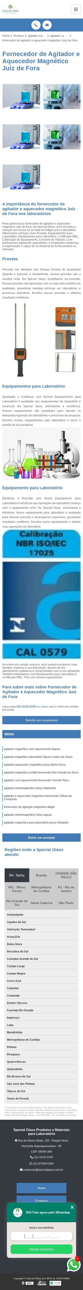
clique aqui (47, 706)
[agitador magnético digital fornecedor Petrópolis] (21, 137)
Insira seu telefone (42, 1227)
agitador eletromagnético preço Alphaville (30, 788)
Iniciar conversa (41, 1249)
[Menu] (76, 9)
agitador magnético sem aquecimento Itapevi (32, 749)
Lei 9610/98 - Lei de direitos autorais (56, 1115)
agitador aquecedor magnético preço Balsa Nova (34, 764)
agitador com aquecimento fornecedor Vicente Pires (36, 780)
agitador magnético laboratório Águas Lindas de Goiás (38, 757)
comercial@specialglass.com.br (43, 1169)
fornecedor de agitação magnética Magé (29, 807)
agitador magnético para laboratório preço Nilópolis (36, 822)
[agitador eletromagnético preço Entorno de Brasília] (62, 137)
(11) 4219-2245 (27, 706)
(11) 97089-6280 (43, 1163)
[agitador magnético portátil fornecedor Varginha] (21, 97)
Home (41, 1188)
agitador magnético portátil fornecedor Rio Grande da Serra (41, 772)
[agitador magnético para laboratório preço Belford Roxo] (62, 97)
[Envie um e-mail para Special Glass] (47, 25)
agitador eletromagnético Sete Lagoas (28, 814)
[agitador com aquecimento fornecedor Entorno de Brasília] (21, 177)
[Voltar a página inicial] (10, 9)
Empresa (41, 1200)
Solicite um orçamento (41, 720)
